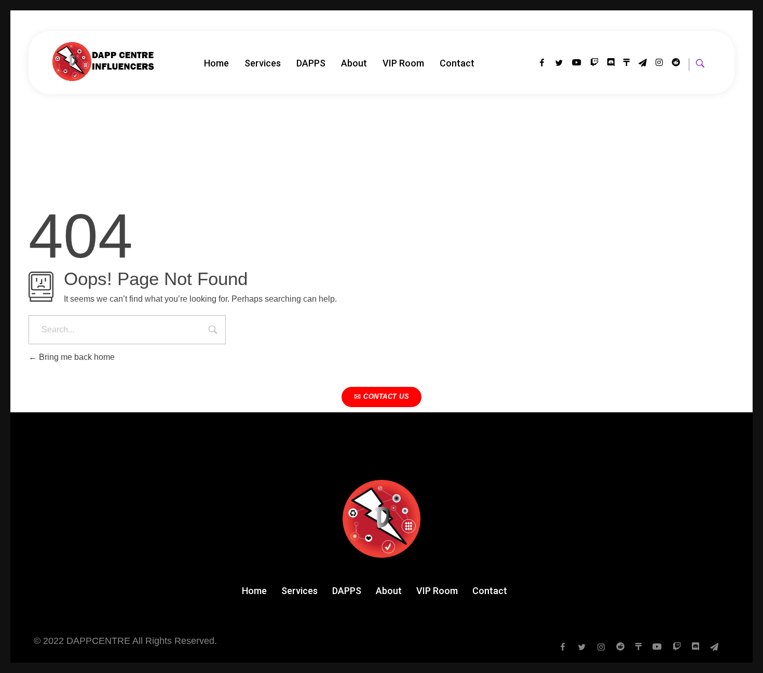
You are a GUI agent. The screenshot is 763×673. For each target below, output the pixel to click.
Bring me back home (76, 357)
